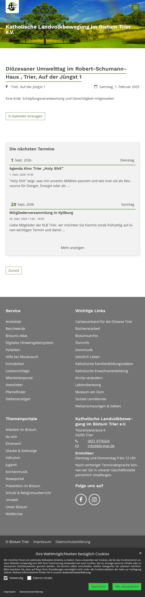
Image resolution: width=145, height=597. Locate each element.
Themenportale (21, 418)
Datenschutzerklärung (76, 572)
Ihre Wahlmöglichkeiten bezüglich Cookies (72, 554)
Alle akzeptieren (127, 586)
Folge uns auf (89, 485)
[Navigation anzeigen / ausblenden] (135, 7)
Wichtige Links (90, 310)
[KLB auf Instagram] (94, 499)
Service (13, 310)
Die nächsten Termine (31, 149)
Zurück (13, 270)
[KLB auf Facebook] (81, 499)
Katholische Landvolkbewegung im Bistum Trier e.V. (104, 421)
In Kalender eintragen (25, 116)
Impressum (9, 591)
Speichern (98, 586)
